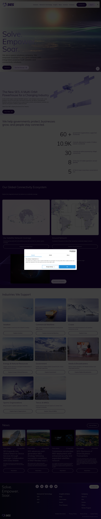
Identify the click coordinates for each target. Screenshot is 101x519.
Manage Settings (49, 266)
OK (67, 266)
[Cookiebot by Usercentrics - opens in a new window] (70, 251)
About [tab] (68, 255)
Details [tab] (50, 255)
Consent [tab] (33, 255)
